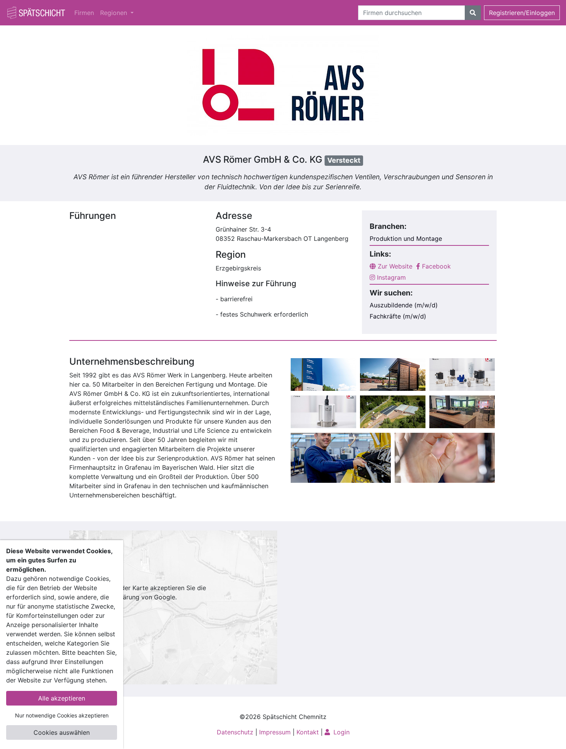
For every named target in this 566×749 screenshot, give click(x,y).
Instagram (390, 277)
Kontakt (307, 732)
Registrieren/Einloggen (522, 13)
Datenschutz (235, 732)
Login (341, 732)
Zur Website (394, 266)
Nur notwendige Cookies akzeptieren (62, 715)
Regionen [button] (114, 13)
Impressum (275, 732)
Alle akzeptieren (61, 698)
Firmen (84, 13)
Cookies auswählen (61, 732)
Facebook (435, 266)
